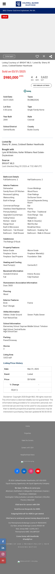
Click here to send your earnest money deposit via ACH (27, 518)
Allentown (9, 491)
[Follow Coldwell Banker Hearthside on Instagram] (31, 471)
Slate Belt (30, 500)
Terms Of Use (13, 544)
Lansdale (30, 497)
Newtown (38, 497)
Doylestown (37, 491)
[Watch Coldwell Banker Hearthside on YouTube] (38, 471)
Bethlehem (18, 491)
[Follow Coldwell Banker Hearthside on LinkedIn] (24, 471)
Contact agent (9, 56)
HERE (38, 509)
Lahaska (22, 497)
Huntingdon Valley (12, 497)
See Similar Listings (41, 85)
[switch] (37, 56)
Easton (45, 491)
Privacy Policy (33, 544)
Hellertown (32, 494)
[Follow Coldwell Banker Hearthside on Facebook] (17, 471)
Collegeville (28, 491)
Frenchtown (23, 494)
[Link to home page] (27, 4)
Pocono (23, 500)
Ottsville (46, 497)
